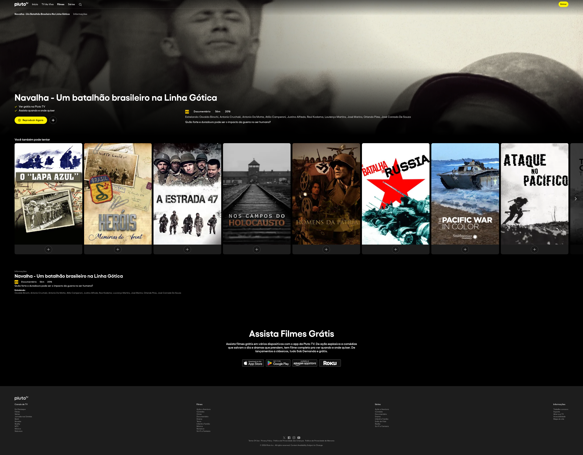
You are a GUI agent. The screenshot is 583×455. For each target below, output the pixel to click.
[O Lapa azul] (48, 198)
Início (35, 4)
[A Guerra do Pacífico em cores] (465, 198)
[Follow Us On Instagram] (293, 437)
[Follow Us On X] (284, 437)
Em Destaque (20, 409)
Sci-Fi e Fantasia (203, 431)
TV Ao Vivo (48, 4)
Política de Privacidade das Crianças (288, 441)
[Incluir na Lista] (53, 120)
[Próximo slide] (575, 198)
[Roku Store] (330, 363)
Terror (199, 422)
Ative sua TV (558, 414)
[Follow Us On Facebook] (289, 437)
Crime (199, 414)
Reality (17, 424)
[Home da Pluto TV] (21, 4)
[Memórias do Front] (118, 198)
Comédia (200, 412)
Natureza (18, 431)
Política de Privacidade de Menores (319, 441)
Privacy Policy (266, 441)
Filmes (60, 4)
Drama (199, 419)
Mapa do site (558, 419)
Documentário (202, 417)
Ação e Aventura (203, 409)
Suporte (556, 412)
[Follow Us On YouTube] (298, 437)
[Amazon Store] (304, 363)
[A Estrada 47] (187, 198)
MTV (17, 426)
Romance (200, 429)
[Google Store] (278, 363)
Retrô (17, 419)
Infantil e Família (203, 424)
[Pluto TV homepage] (21, 398)
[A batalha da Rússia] (396, 198)
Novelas (18, 422)
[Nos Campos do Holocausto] (257, 198)
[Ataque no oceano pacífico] (535, 198)
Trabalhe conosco (560, 409)
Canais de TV (21, 404)
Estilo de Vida (380, 422)
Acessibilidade (559, 417)
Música (18, 429)
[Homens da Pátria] (326, 198)
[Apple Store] (253, 363)
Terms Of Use (254, 441)
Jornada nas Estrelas (23, 417)
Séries (71, 4)
